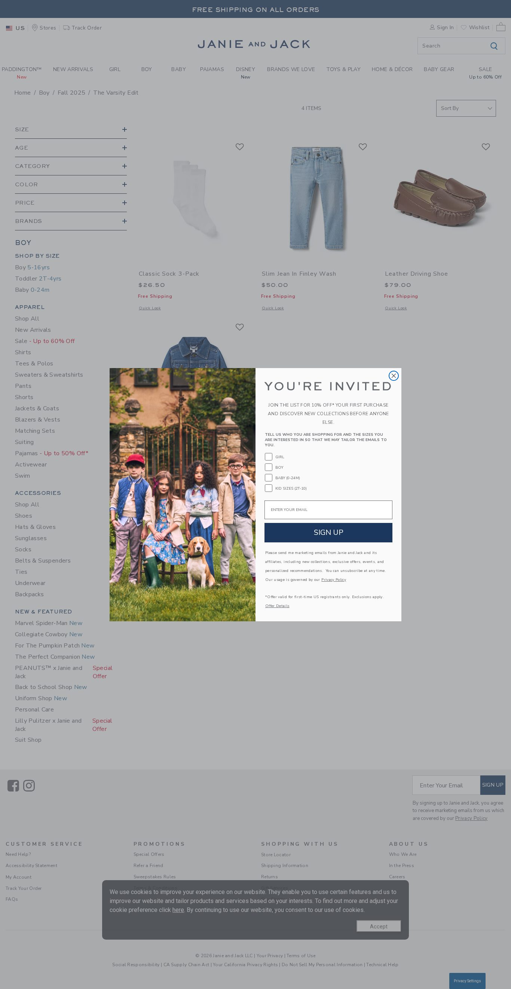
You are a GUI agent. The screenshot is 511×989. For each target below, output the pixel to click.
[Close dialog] (393, 375)
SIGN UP (328, 532)
